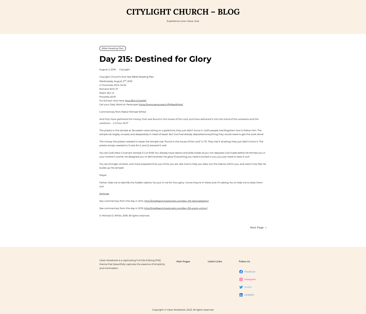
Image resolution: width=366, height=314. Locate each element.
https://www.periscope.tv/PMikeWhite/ (161, 104)
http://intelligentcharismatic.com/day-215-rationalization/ (176, 201)
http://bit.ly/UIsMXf (135, 100)
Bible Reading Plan (113, 48)
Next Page (258, 227)
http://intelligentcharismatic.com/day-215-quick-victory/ (175, 208)
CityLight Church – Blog (183, 12)
